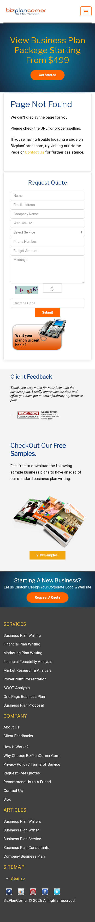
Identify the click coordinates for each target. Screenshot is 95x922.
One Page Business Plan (24, 696)
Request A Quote (47, 597)
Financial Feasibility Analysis (27, 661)
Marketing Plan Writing (22, 653)
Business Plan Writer (21, 830)
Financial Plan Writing (21, 644)
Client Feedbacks (18, 736)
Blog (7, 799)
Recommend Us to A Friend (27, 781)
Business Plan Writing (22, 635)
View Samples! (47, 555)
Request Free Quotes (21, 773)
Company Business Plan (24, 856)
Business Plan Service (22, 838)
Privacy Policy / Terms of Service (31, 764)
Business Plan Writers (22, 821)
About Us (11, 727)
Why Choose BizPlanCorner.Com (31, 755)
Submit (47, 312)
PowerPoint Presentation (25, 679)
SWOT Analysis (16, 687)
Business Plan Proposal (23, 705)
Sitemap (17, 878)
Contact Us (34, 152)
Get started (47, 75)
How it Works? (15, 747)
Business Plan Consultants (26, 847)
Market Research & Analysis (27, 670)
